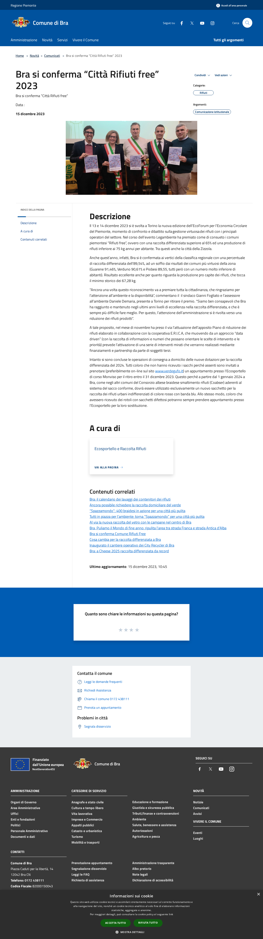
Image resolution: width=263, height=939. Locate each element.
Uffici (14, 813)
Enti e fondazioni (23, 819)
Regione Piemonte (23, 5)
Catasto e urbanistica (87, 830)
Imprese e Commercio (87, 819)
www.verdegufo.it (169, 371)
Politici (15, 825)
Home (20, 55)
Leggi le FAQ (80, 874)
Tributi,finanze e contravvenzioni (155, 813)
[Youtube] (200, 22)
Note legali (140, 874)
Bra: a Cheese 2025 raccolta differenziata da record (129, 551)
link (171, 914)
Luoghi (198, 838)
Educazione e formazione (150, 801)
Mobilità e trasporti (85, 842)
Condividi (200, 75)
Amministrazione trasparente (153, 862)
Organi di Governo (24, 802)
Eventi (197, 832)
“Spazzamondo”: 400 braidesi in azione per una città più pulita (137, 511)
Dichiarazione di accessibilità (152, 880)
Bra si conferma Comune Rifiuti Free (118, 534)
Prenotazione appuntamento (92, 862)
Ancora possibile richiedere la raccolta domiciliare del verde (135, 505)
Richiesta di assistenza (88, 880)
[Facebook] (180, 22)
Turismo (77, 836)
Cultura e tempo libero (88, 807)
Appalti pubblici (83, 825)
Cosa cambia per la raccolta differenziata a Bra (125, 539)
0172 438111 (34, 880)
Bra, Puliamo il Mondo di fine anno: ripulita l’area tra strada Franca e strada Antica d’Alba (158, 528)
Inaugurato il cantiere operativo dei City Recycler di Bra (132, 545)
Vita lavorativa (82, 813)
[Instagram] (211, 22)
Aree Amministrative (25, 807)
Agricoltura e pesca (146, 836)
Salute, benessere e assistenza (154, 824)
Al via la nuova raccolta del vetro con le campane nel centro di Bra (140, 522)
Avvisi (197, 813)
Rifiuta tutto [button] (148, 922)
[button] (131, 932)
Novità (34, 55)
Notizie (198, 802)
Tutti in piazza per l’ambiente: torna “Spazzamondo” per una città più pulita (147, 516)
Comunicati (52, 55)
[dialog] (131, 914)
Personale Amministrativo (29, 830)
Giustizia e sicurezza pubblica (153, 807)
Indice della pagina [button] (32, 210)
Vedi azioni (221, 75)
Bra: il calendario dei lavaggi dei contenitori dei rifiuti (130, 499)
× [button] (258, 894)
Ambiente (139, 819)
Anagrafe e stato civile (88, 802)
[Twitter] (190, 22)
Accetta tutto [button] (115, 923)
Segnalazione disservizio (89, 868)
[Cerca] (247, 23)
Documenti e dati (23, 836)
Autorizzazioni (142, 830)
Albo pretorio (141, 868)
